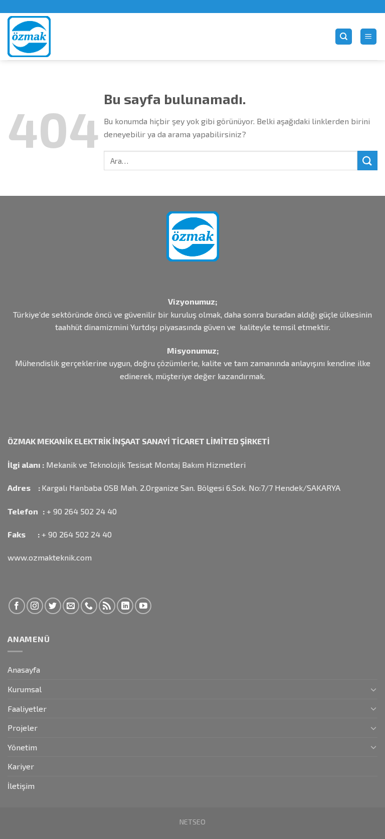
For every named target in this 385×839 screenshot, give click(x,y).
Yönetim (22, 747)
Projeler (23, 727)
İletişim (21, 785)
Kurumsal (25, 689)
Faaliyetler (27, 708)
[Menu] (368, 37)
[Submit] (367, 160)
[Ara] (343, 37)
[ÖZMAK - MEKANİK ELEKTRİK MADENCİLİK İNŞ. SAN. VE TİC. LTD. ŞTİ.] (65, 36)
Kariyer (21, 766)
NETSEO (192, 821)
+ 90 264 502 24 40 (82, 511)
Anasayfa (24, 669)
